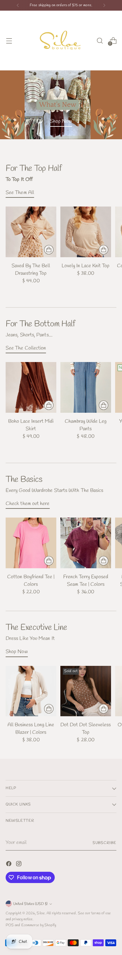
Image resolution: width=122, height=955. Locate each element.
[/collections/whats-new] (61, 104)
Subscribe (104, 842)
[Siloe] (61, 40)
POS (10, 925)
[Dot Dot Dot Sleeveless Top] (85, 691)
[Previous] (18, 5)
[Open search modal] (99, 40)
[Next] (104, 5)
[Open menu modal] (9, 40)
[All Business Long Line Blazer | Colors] (31, 691)
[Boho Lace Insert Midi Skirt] (31, 387)
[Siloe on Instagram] (19, 865)
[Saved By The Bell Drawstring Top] (31, 232)
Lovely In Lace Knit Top (85, 266)
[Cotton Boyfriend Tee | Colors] (31, 543)
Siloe (40, 913)
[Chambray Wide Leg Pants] (85, 387)
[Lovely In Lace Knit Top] (85, 232)
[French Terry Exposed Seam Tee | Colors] (85, 543)
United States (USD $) (30, 903)
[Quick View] (48, 249)
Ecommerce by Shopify (38, 925)
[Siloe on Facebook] (9, 865)
